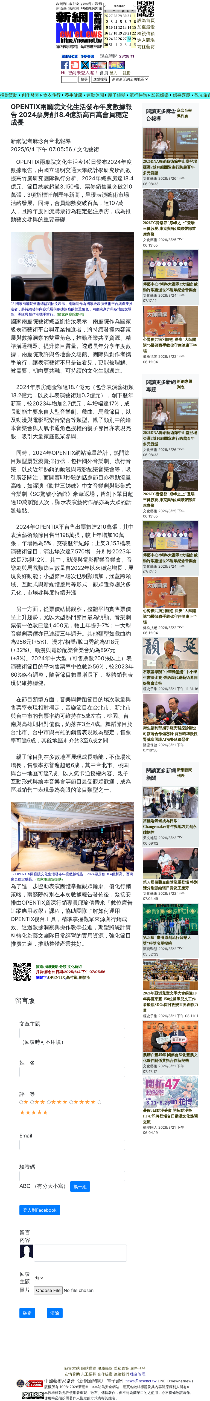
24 (111, 39)
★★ (39, 1102)
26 (120, 39)
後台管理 (137, 1374)
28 (115, 16)
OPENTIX (56, 978)
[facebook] (65, 65)
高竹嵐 (72, 978)
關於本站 (72, 1368)
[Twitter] (85, 65)
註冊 (127, 73)
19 (120, 33)
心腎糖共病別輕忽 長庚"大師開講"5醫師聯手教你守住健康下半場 (170, 345)
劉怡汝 (84, 978)
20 (125, 33)
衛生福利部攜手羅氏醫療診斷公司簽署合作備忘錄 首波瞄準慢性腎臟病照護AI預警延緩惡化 (170, 734)
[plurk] (75, 65)
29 (120, 16)
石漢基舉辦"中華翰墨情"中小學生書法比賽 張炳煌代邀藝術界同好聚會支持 (170, 677)
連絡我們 (121, 1374)
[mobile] (99, 65)
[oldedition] (117, 65)
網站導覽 (88, 1368)
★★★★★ (33, 1112)
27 (111, 16)
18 (115, 33)
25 (115, 39)
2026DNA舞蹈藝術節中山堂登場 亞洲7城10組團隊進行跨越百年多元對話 (170, 167)
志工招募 (88, 1374)
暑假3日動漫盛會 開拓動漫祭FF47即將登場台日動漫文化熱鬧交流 (170, 1116)
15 (134, 27)
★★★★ (84, 1102)
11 (115, 27)
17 (111, 33)
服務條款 (105, 1368)
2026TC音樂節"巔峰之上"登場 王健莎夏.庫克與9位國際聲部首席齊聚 (169, 228)
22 (134, 33)
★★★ (59, 1102)
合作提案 (105, 1374)
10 (111, 27)
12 (120, 27)
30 (125, 16)
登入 (113, 73)
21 (129, 33)
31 (129, 16)
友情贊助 (72, 1374)
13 (125, 27)
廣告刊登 (137, 1368)
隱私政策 (121, 1368)
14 (129, 27)
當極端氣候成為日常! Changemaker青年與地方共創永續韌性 (170, 826)
